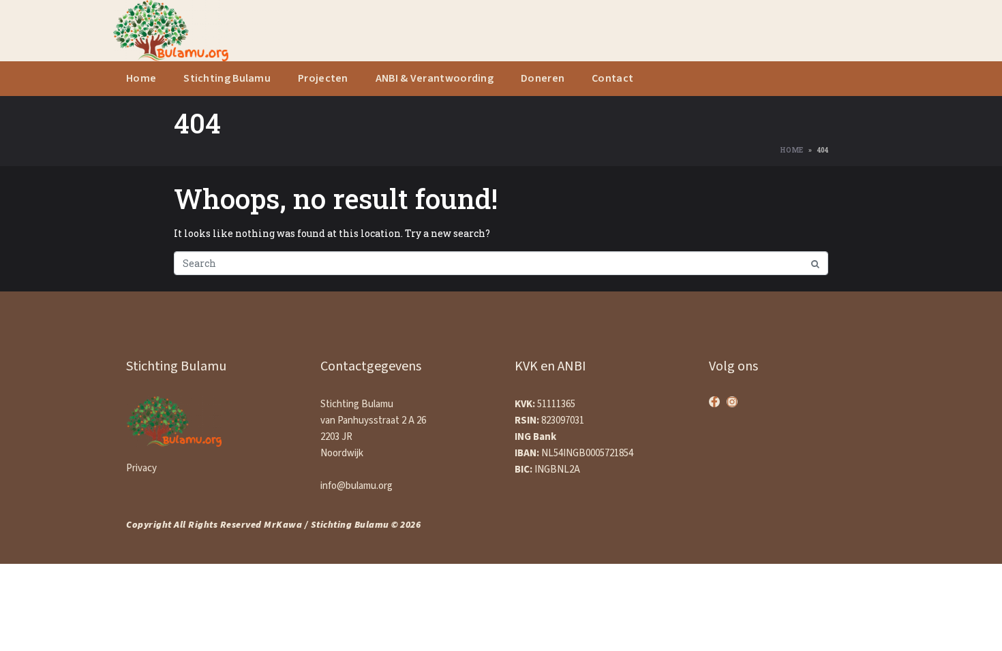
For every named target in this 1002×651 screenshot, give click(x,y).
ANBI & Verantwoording (435, 79)
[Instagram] (732, 401)
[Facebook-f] (714, 401)
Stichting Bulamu (227, 79)
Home (141, 79)
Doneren (542, 79)
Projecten (323, 79)
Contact (612, 79)
